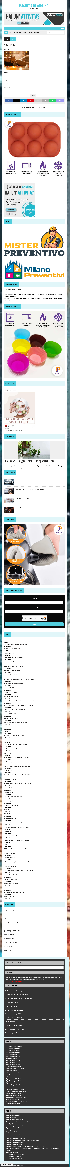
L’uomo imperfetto (10, 857)
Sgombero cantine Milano (13, 1115)
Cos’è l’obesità (8, 792)
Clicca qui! (7, 300)
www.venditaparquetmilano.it (14, 1046)
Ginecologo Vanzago (12, 1146)
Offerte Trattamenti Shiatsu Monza (16, 1091)
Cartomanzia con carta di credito (13, 1018)
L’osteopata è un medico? (22, 498)
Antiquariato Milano (9, 935)
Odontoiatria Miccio (10, 818)
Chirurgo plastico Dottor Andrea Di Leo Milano (18, 870)
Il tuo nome (34, 598)
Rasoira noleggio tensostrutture (14, 822)
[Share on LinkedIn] (23, 100)
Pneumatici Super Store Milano (13, 666)
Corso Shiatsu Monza (12, 1087)
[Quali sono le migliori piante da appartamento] (34, 457)
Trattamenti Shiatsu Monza (13, 1095)
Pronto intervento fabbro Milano (12, 923)
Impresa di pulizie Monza (13, 1062)
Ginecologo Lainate (11, 1140)
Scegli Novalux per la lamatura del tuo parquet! (18, 705)
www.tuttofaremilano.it (12, 1054)
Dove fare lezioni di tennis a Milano (13, 1025)
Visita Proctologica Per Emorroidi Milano (16, 827)
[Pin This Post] (30, 100)
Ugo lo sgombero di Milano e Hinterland (16, 840)
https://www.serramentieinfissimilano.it (17, 1128)
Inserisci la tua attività (11, 674)
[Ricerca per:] (34, 967)
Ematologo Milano (11, 1124)
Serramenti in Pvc (8, 915)
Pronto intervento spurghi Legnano (16, 1134)
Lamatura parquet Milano (10, 911)
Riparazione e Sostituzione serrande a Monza (18, 783)
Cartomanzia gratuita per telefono (13, 1014)
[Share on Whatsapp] (52, 100)
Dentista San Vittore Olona (28, 1148)
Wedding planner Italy (12, 1130)
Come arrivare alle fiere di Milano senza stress (27, 480)
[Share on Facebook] (8, 100)
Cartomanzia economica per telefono (14, 1010)
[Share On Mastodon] (60, 100)
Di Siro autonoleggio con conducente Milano (17, 862)
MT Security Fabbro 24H (11, 805)
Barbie (6, 844)
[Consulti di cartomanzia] (9, 511)
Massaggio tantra (9, 853)
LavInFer (6, 809)
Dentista (6, 927)
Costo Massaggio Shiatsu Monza (15, 1089)
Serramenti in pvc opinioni (11, 1033)
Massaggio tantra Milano (13, 1103)
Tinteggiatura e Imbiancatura (14, 1066)
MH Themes (21, 1165)
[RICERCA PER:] (55, 32)
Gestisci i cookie (7, 1164)
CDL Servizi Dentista (10, 714)
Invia (32, 95)
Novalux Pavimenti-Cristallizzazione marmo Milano (20, 701)
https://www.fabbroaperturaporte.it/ (16, 1097)
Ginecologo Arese (20, 1138)
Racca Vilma (7, 753)
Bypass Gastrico (9, 896)
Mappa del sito (8, 770)
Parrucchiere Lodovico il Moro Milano (16, 1101)
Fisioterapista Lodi (8, 950)
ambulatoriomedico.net (12, 1072)
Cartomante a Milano (10, 692)
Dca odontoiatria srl (10, 866)
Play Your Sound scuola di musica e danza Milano (19, 679)
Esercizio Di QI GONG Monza (14, 1085)
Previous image (29, 107)
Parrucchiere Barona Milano (14, 1158)
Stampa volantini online (11, 718)
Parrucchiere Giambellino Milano (15, 1154)
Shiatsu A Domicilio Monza (13, 1093)
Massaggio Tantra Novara (12, 648)
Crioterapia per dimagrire (12, 762)
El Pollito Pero (8, 814)
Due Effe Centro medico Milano (13, 657)
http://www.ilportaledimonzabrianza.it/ (17, 1121)
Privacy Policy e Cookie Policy (13, 727)
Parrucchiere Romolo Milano (14, 1156)
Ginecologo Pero (40, 1146)
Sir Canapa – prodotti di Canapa (14, 735)
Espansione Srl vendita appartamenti (15, 722)
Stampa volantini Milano (12, 1099)
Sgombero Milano (11, 1117)
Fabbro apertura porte (11, 883)
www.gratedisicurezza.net (13, 1050)
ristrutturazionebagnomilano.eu (15, 1074)
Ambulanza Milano (11, 1077)
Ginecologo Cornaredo (23, 1140)
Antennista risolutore (10, 879)
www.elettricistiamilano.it (13, 1048)
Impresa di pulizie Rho (12, 1136)
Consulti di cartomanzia (21, 508)
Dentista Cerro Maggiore (13, 1148)
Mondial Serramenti (10, 779)
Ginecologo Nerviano (36, 1140)
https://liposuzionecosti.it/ (13, 1083)
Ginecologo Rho (10, 1138)
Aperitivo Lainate (9, 661)
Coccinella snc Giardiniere (12, 740)
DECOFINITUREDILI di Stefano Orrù (15, 709)
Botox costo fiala (9, 653)
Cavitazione (7, 831)
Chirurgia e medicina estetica (13, 796)
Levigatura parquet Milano (12, 670)
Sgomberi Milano (8, 947)
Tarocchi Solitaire (9, 788)
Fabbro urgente (8, 801)
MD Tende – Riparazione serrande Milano (17, 849)
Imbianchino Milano (9, 939)
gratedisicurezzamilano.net (13, 1152)
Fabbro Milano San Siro (11, 875)
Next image (41, 107)
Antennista (7, 731)
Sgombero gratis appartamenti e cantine (16, 757)
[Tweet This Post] (16, 100)
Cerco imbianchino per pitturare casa (15, 744)
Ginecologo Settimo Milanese (26, 1146)
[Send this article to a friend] (38, 100)
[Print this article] (45, 100)
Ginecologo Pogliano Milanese (14, 1144)
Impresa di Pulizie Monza (11, 688)
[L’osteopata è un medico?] (9, 502)
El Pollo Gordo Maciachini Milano (14, 892)
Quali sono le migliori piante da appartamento (29, 461)
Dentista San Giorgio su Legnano (45, 1148)
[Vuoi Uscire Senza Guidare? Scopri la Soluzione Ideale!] (9, 493)
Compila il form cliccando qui (14, 981)
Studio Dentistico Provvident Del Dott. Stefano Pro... (20, 775)
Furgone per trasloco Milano (13, 888)
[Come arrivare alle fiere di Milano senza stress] (9, 483)
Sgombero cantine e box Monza (13, 683)
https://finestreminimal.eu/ (13, 1079)
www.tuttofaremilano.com (13, 1056)
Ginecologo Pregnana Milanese (15, 1142)
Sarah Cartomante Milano (12, 749)
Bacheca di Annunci (10, 640)
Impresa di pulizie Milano (11, 835)
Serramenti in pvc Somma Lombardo (16, 1126)
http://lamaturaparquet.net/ (13, 1081)
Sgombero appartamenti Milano (12, 931)
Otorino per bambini (10, 1021)
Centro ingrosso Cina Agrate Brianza (15, 644)
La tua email (34, 607)
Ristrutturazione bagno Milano (11, 919)
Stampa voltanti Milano (12, 1132)
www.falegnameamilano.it (13, 1052)
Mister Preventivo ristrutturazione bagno (17, 766)
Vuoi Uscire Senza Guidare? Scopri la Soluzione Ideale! (29, 489)
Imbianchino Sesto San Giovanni (15, 1068)
